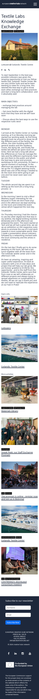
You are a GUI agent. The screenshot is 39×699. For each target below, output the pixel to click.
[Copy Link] (9, 70)
